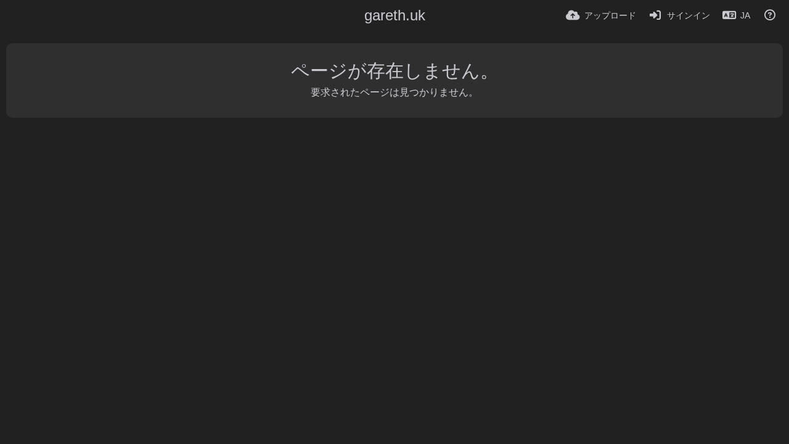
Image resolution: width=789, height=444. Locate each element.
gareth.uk (394, 15)
